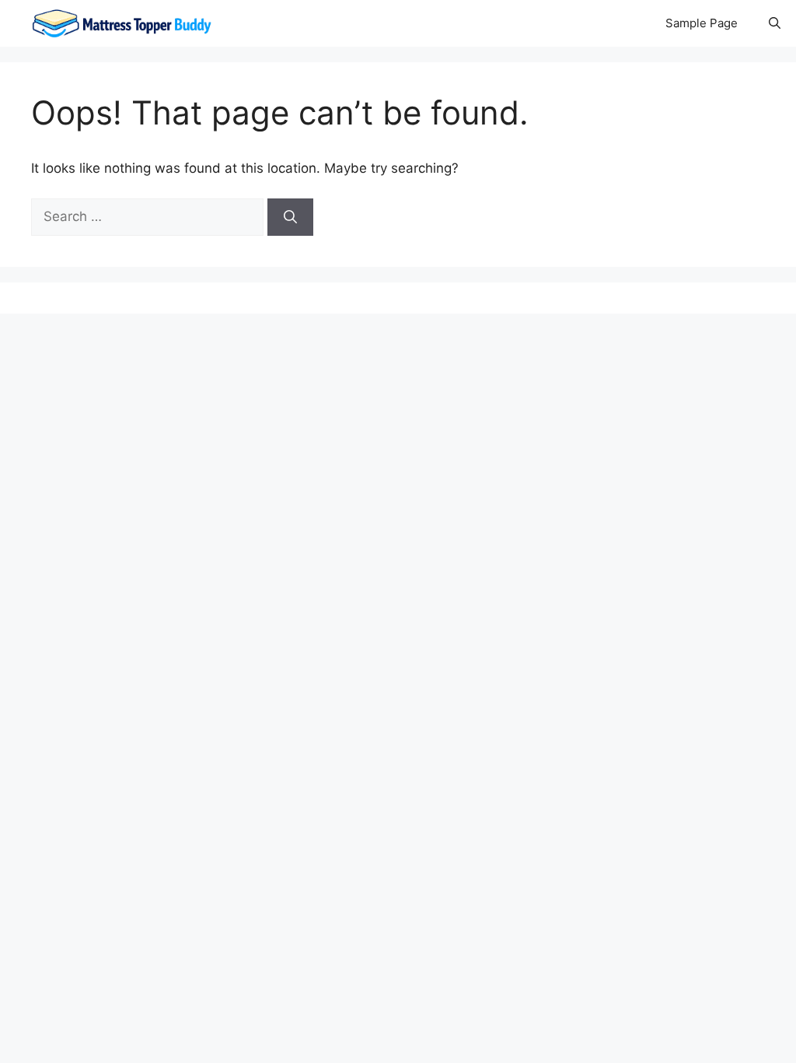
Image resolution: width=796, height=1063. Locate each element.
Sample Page (701, 23)
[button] (774, 23)
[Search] (290, 217)
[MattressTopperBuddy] (123, 23)
